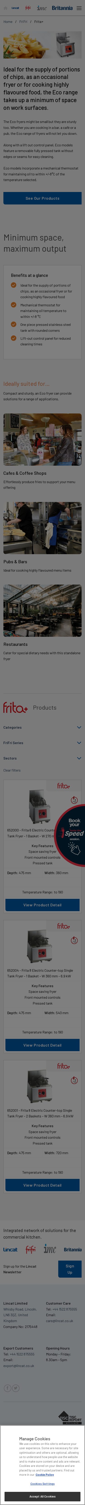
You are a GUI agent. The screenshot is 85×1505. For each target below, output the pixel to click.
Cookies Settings (42, 1483)
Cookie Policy (45, 1474)
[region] (42, 1465)
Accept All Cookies (42, 1496)
